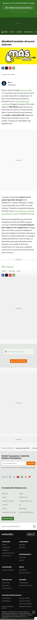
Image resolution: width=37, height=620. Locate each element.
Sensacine (22, 557)
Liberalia (30, 214)
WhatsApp (22, 508)
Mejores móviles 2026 (23, 448)
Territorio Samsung (25, 501)
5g (20, 505)
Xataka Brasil (6, 601)
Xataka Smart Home (8, 553)
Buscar (34, 526)
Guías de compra (7, 501)
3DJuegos (22, 545)
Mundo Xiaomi (6, 556)
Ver (19, 361)
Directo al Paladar (7, 570)
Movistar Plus (28, 32)
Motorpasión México (25, 606)
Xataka (4, 545)
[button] (10, 82)
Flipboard (10, 68)
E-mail (13, 68)
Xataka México (6, 598)
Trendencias (6, 583)
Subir (29, 534)
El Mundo (10, 267)
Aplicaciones (23, 497)
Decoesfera (5, 585)
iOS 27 (12, 32)
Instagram (21, 476)
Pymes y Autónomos (25, 585)
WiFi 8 (6, 32)
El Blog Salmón (23, 583)
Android (4, 505)
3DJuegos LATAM (24, 598)
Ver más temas (8, 518)
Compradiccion (7, 588)
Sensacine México (24, 601)
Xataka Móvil (6, 547)
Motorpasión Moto (25, 573)
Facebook (3, 68)
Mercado (12, 271)
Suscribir (31, 463)
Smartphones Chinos (9, 512)
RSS (25, 476)
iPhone (4, 508)
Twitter (6, 68)
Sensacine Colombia (25, 604)
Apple (21, 493)
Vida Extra (22, 547)
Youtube (18, 476)
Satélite (19, 32)
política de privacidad (28, 467)
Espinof (21, 560)
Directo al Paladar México (7, 607)
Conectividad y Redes (26, 512)
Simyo (24, 90)
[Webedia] (8, 535)
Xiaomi (4, 497)
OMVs (19, 271)
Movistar (5, 493)
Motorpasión (23, 570)
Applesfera (5, 550)
